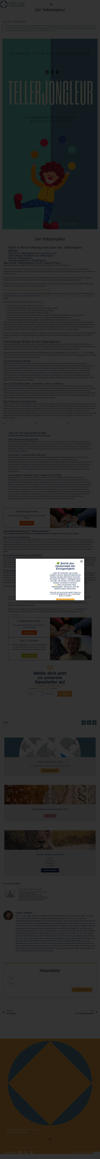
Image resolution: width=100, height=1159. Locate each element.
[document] (50, 579)
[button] (81, 561)
